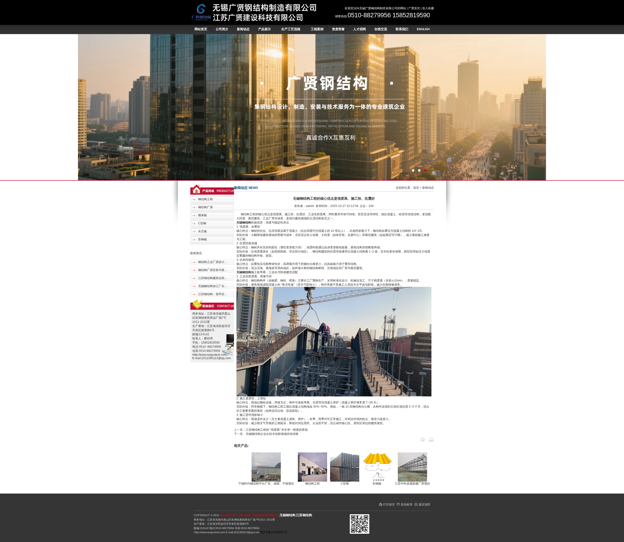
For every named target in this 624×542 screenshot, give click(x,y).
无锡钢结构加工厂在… (212, 286)
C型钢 (201, 223)
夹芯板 (202, 231)
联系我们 (402, 29)
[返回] (423, 441)
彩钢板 (202, 239)
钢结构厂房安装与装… (212, 270)
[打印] (431, 441)
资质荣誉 (338, 29)
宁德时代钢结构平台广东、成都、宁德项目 (266, 483)
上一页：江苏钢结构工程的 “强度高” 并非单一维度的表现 (271, 429)
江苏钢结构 (304, 515)
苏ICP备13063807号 (273, 532)
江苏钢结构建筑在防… (212, 278)
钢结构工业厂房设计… (212, 262)
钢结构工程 (205, 199)
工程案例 (317, 29)
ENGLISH (423, 29)
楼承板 (202, 215)
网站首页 (201, 29)
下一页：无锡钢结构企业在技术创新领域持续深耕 (266, 434)
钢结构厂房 (205, 207)
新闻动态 (243, 29)
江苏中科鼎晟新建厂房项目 (412, 483)
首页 (416, 187)
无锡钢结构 (243, 222)
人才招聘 (359, 29)
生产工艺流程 (290, 29)
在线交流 (380, 29)
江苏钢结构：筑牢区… (212, 294)
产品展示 (264, 29)
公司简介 (222, 29)
